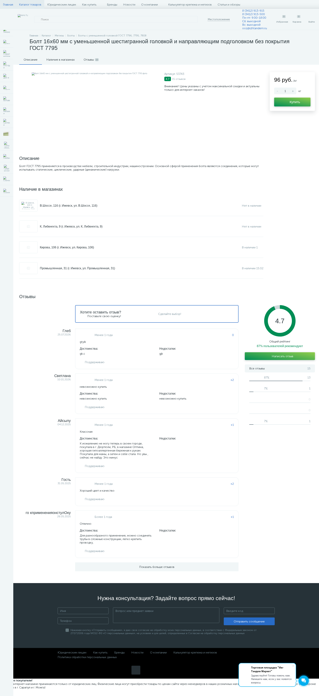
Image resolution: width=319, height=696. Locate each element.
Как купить (89, 4)
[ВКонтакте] (135, 670)
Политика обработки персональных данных (87, 657)
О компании (149, 4)
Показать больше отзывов (156, 567)
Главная (8, 4)
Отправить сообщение (249, 621)
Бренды (112, 4)
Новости (129, 4)
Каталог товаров (30, 4)
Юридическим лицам (61, 4)
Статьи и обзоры (229, 4)
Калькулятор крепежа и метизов (190, 4)
